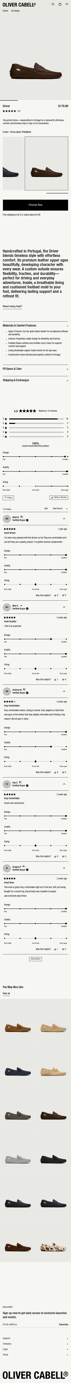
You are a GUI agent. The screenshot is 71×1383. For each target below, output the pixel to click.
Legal (5, 1349)
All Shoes (15, 11)
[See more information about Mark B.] (64, 519)
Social (5, 1355)
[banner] (35, 4)
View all (6, 993)
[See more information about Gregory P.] (64, 868)
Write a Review (61, 498)
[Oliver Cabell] (19, 5)
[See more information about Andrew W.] (64, 691)
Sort (46, 509)
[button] (53, 4)
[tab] (9, 100)
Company (7, 1344)
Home (5, 11)
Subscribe (63, 1325)
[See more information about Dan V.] (64, 784)
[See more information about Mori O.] (64, 607)
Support (6, 1338)
